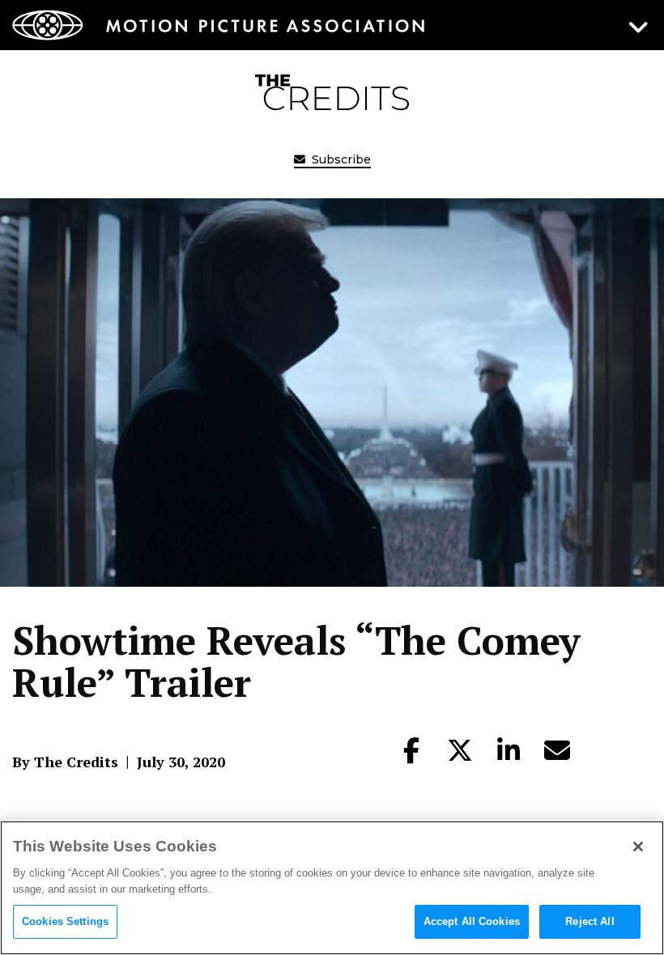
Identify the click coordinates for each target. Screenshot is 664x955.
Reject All (589, 921)
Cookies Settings (65, 921)
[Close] (638, 846)
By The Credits (65, 761)
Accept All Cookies (472, 921)
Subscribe (340, 159)
